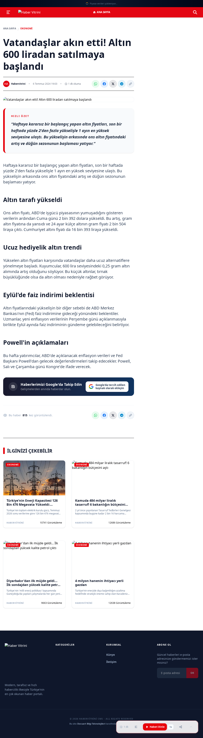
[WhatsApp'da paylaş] (95, 83)
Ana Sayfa (103, 12)
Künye (110, 655)
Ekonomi (26, 28)
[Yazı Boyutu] (136, 726)
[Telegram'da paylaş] (121, 83)
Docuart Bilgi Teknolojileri (91, 723)
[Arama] (195, 12)
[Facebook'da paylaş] (104, 83)
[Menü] (8, 12)
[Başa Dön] (191, 726)
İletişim (111, 662)
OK (192, 673)
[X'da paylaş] (113, 83)
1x (170, 727)
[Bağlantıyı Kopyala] (130, 83)
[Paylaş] (180, 726)
